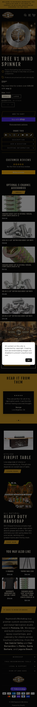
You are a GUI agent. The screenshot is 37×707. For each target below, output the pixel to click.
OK (29, 360)
